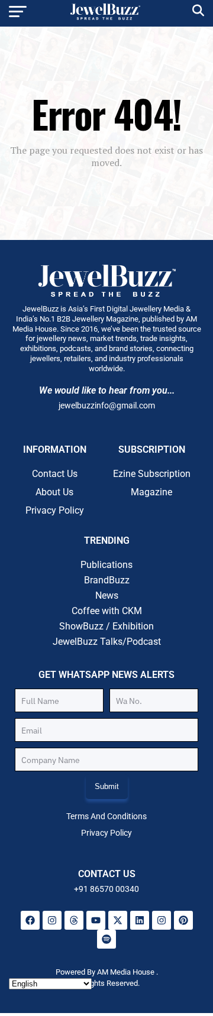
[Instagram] (52, 920)
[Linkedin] (139, 920)
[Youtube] (95, 920)
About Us (54, 492)
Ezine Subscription (152, 473)
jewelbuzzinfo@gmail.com (107, 405)
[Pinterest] (183, 920)
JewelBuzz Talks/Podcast (107, 641)
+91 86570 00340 (106, 889)
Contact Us (55, 473)
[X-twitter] (117, 920)
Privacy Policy (54, 510)
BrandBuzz (107, 580)
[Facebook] (30, 920)
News (106, 595)
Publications (106, 564)
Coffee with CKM (107, 610)
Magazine (151, 492)
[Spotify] (106, 939)
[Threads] (73, 920)
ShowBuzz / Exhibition (106, 626)
